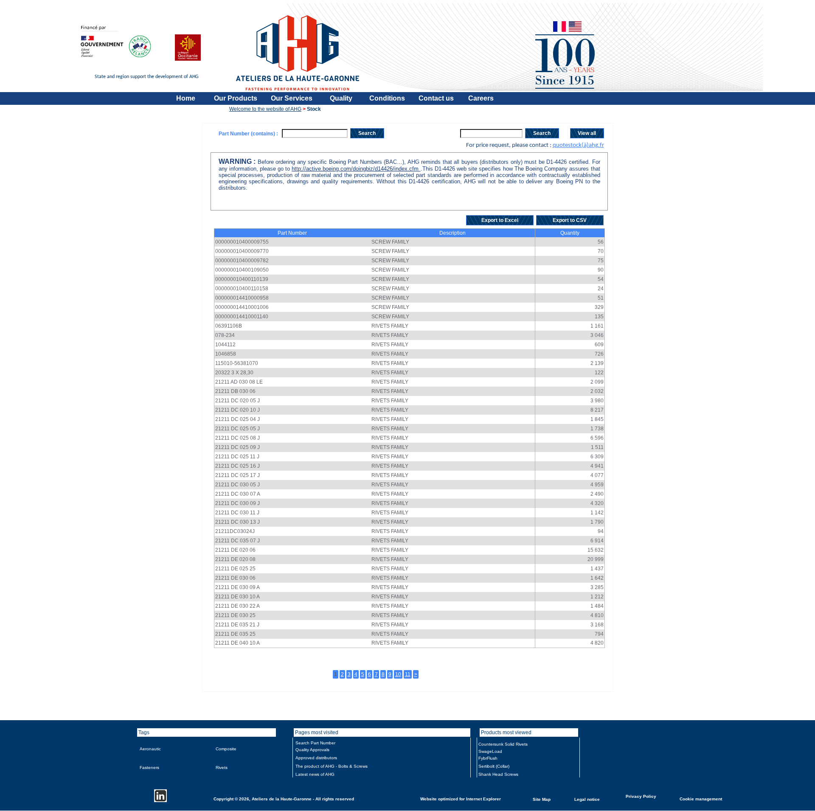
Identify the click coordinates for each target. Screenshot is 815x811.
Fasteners (149, 767)
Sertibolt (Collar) (493, 766)
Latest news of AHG (314, 774)
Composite (226, 748)
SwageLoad (490, 751)
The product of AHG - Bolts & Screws (331, 766)
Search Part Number (315, 743)
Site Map (542, 799)
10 (398, 674)
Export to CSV (570, 220)
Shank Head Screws (498, 774)
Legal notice (587, 799)
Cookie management (701, 798)
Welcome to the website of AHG (265, 109)
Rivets (222, 767)
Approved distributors (316, 757)
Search (367, 133)
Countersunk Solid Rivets (503, 744)
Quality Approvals (312, 749)
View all (587, 133)
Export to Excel (499, 220)
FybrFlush (487, 758)
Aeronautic (150, 748)
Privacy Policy (641, 796)
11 (407, 674)
